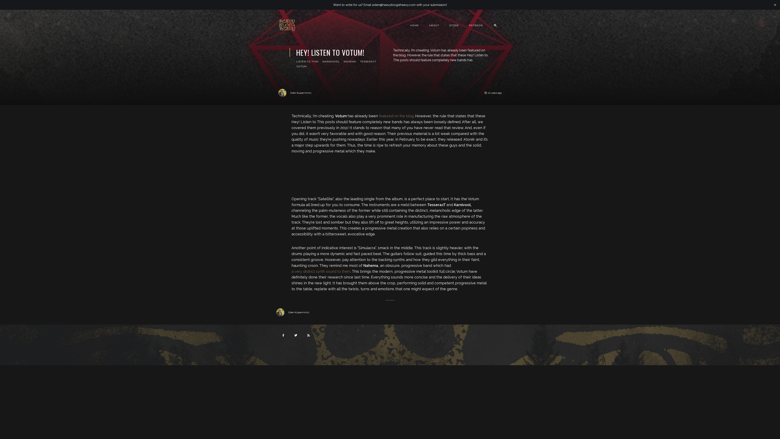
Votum (301, 66)
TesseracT (368, 61)
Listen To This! (307, 61)
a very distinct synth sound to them (320, 271)
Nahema (350, 61)
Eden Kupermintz (300, 92)
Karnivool (331, 61)
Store (454, 25)
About (434, 25)
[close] (775, 5)
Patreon (476, 25)
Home (414, 25)
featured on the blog (396, 116)
